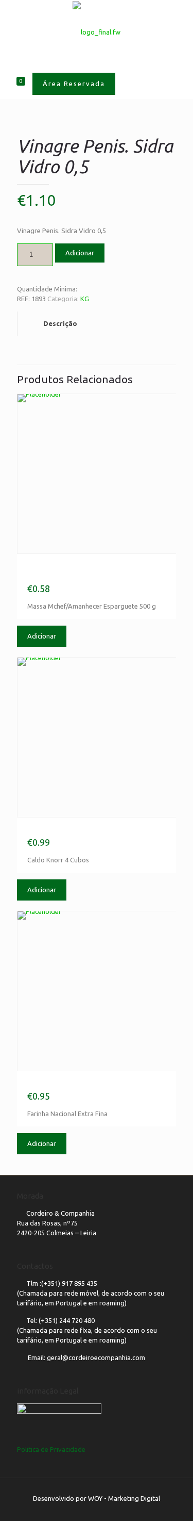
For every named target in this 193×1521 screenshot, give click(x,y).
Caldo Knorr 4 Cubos (62, 830)
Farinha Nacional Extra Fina (75, 1084)
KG (84, 298)
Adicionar (79, 252)
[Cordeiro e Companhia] (96, 31)
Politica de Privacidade (51, 1449)
